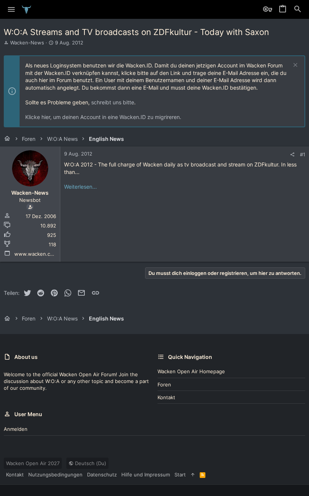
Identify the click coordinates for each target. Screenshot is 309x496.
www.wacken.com (35, 254)
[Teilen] (292, 154)
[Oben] (192, 474)
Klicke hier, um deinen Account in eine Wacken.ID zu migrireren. (103, 117)
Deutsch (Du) (89, 463)
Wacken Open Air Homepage (191, 371)
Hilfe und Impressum (145, 475)
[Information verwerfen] (294, 66)
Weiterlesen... (80, 186)
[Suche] (297, 9)
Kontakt (166, 397)
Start (180, 475)
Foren (164, 385)
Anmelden (16, 429)
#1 (302, 154)
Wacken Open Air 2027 (33, 463)
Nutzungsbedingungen (55, 475)
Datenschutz (102, 475)
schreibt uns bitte (112, 102)
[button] (11, 9)
